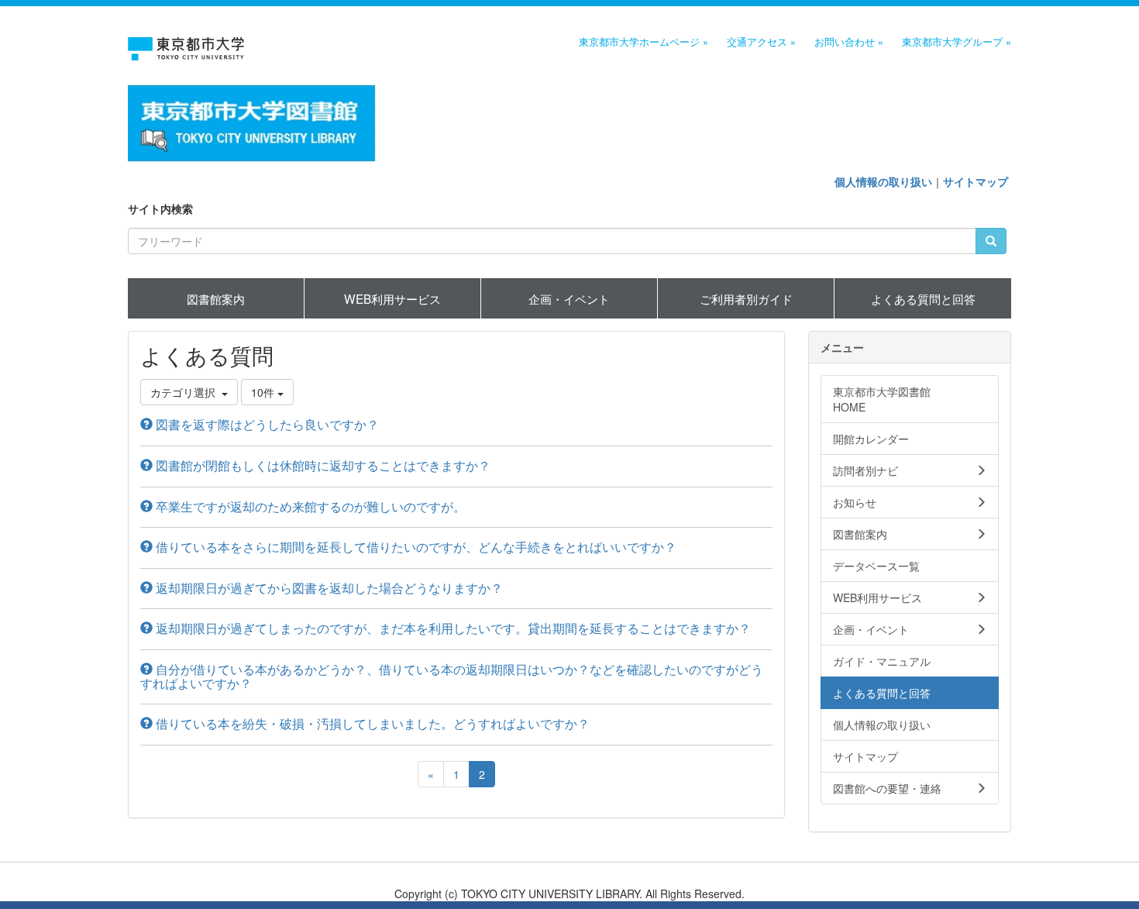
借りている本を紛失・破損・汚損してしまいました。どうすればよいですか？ (371, 723)
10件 (264, 392)
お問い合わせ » (848, 42)
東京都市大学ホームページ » (643, 42)
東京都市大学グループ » (956, 42)
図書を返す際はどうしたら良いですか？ (266, 424)
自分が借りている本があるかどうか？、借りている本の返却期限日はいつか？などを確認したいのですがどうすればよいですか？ (451, 676)
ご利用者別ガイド (746, 298)
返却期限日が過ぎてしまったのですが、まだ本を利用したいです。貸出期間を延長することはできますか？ (452, 628)
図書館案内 (216, 298)
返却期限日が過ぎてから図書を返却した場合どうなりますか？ (328, 588)
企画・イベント (569, 298)
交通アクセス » (761, 42)
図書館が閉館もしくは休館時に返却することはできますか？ (321, 465)
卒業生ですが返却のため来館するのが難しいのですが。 (309, 506)
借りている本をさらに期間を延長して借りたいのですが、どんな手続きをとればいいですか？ (414, 547)
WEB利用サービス (392, 298)
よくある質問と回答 (923, 298)
